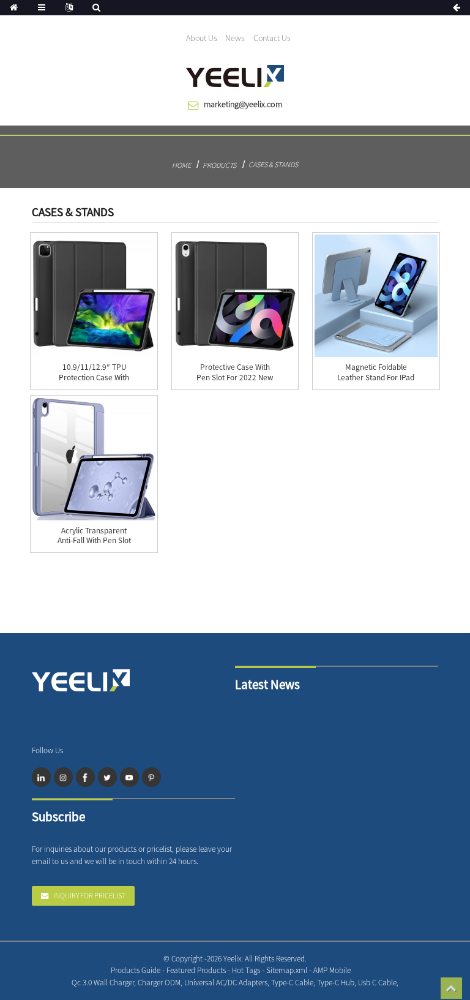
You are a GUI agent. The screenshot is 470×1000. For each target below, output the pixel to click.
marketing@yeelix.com (243, 104)
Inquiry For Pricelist (89, 895)
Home (181, 165)
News (235, 37)
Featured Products (196, 970)
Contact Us (272, 37)
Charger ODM (159, 982)
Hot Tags (246, 970)
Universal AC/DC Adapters (225, 982)
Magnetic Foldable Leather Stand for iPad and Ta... (375, 378)
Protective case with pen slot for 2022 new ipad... (234, 378)
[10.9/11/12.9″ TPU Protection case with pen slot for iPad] (93, 296)
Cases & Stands (273, 164)
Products (219, 165)
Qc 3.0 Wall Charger (103, 982)
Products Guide (135, 970)
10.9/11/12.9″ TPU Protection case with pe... (94, 378)
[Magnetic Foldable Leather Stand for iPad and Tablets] (376, 296)
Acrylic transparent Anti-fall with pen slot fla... (94, 541)
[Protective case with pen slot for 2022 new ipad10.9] (235, 296)
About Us (201, 37)
